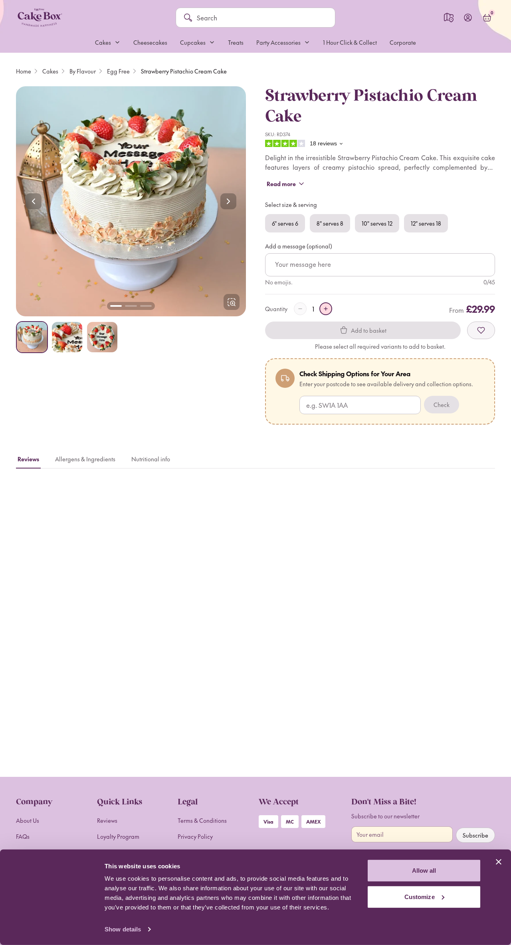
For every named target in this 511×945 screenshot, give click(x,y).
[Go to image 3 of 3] (146, 306)
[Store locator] (449, 18)
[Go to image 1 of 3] (116, 306)
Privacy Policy (195, 836)
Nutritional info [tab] (150, 459)
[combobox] (262, 17)
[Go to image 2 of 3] (131, 306)
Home (23, 71)
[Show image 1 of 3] (32, 337)
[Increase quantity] (325, 308)
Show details (123, 929)
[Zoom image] (131, 201)
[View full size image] (232, 302)
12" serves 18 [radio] (426, 223)
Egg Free (118, 71)
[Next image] (228, 201)
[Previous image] (34, 201)
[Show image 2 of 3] (67, 337)
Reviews (107, 820)
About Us (27, 820)
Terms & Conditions (202, 820)
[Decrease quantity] (300, 308)
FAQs (23, 836)
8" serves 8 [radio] (330, 223)
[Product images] (131, 201)
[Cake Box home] (39, 17)
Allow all (424, 870)
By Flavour (82, 71)
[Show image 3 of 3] (102, 337)
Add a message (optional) (298, 246)
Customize (419, 896)
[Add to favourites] (481, 330)
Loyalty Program (118, 836)
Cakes (50, 71)
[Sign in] (468, 18)
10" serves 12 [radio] (377, 223)
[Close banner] (498, 862)
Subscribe (475, 835)
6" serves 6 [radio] (285, 223)
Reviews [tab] (28, 459)
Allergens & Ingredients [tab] (85, 459)
